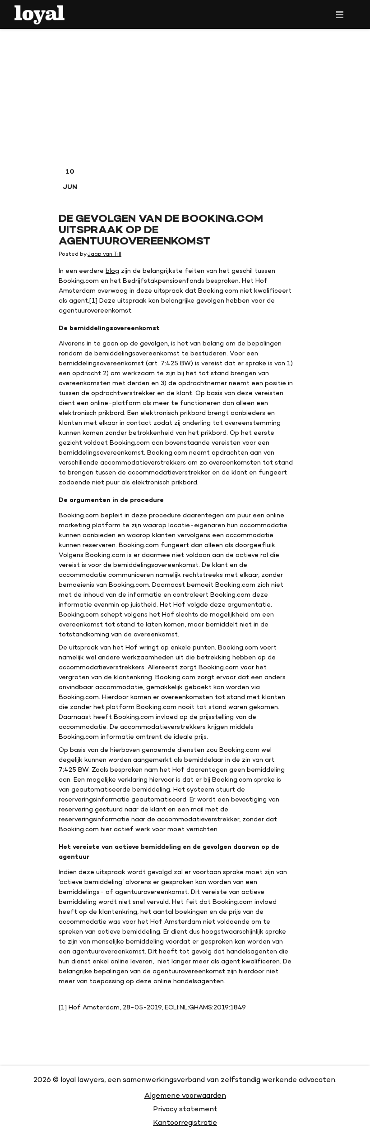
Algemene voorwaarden (185, 1095)
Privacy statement (185, 1109)
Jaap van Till (104, 253)
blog (112, 270)
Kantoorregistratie (185, 1122)
